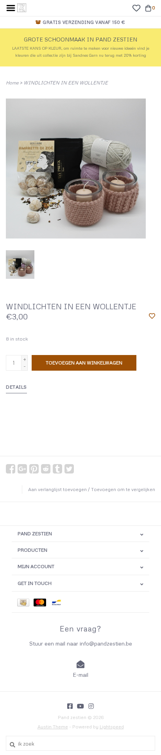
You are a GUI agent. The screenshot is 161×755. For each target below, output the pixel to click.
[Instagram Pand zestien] (91, 706)
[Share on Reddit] (45, 468)
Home (12, 83)
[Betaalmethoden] (25, 602)
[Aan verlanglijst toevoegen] (152, 316)
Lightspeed (112, 727)
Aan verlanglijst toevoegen (57, 489)
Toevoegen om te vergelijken (123, 489)
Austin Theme (53, 727)
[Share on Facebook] (10, 468)
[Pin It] (34, 468)
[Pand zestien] (21, 7)
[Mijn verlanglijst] (136, 7)
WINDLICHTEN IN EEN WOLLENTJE (65, 83)
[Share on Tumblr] (57, 468)
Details (16, 387)
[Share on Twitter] (69, 468)
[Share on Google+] (22, 468)
